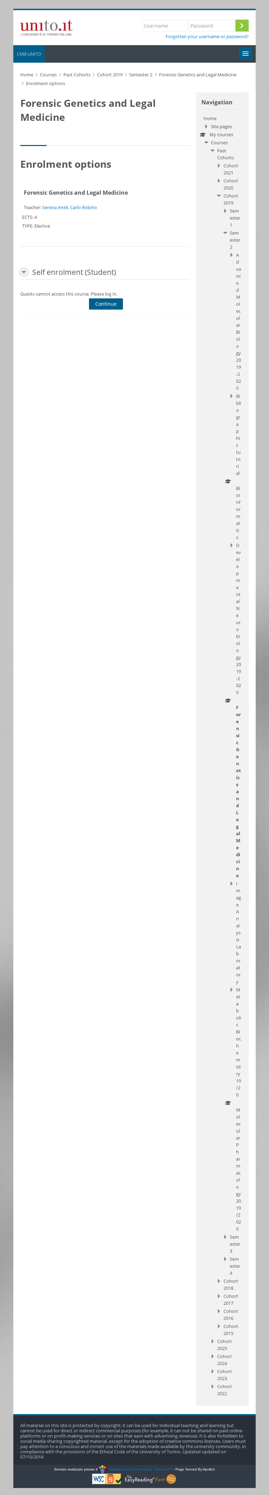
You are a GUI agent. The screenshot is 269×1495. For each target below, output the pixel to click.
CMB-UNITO (29, 54)
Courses (219, 142)
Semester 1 (235, 218)
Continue (106, 303)
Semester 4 (235, 1266)
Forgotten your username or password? (207, 37)
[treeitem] (222, 756)
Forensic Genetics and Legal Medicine (76, 192)
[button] (24, 272)
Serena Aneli (55, 207)
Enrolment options (45, 83)
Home (210, 118)
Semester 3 (235, 1244)
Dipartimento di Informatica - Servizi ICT (140, 1469)
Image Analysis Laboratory (238, 932)
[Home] (46, 27)
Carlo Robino (83, 207)
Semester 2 (235, 240)
